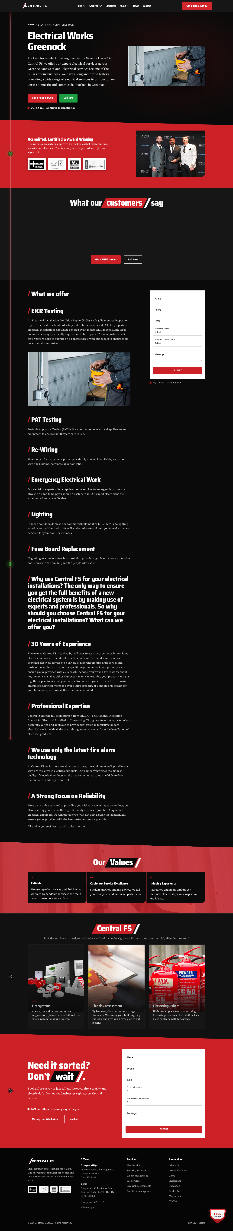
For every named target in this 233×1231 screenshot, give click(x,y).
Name (158, 298)
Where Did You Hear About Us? (165, 339)
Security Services (136, 1170)
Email (158, 321)
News (136, 6)
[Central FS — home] (34, 6)
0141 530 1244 (88, 1177)
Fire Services (134, 1165)
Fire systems (41, 1005)
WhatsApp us (88, 1207)
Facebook (174, 1185)
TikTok (173, 1201)
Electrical (111, 6)
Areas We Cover (178, 1170)
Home (31, 24)
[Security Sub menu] (100, 6)
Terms (202, 1222)
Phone (158, 310)
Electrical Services (137, 1175)
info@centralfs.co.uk (93, 1202)
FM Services (134, 1180)
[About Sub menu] (127, 6)
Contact (147, 6)
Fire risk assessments (139, 1185)
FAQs (172, 1175)
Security (94, 6)
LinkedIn (174, 1191)
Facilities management (139, 1191)
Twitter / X (175, 1196)
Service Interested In (162, 328)
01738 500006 (88, 1195)
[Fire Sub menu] (84, 6)
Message (159, 354)
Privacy (192, 1222)
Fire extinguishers (166, 1005)
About (123, 6)
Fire (80, 6)
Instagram (175, 1180)
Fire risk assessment (107, 1005)
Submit (177, 370)
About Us (174, 1165)
